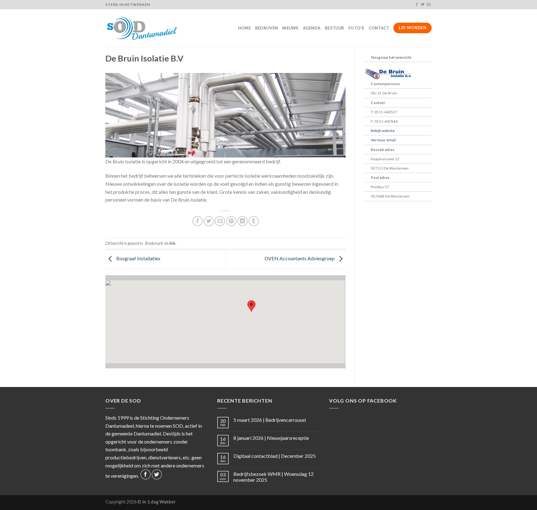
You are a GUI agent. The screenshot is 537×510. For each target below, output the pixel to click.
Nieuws (290, 27)
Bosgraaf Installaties (137, 259)
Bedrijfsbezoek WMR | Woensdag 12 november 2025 (273, 477)
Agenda (312, 27)
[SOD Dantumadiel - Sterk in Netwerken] (143, 28)
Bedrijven (266, 27)
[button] (251, 306)
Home (244, 27)
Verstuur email (383, 140)
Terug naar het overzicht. (391, 57)
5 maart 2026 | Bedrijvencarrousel (269, 420)
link (172, 243)
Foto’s (356, 27)
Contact (379, 27)
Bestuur (334, 27)
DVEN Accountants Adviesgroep (300, 259)
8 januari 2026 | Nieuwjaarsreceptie (271, 438)
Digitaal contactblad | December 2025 (274, 456)
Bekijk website (383, 130)
